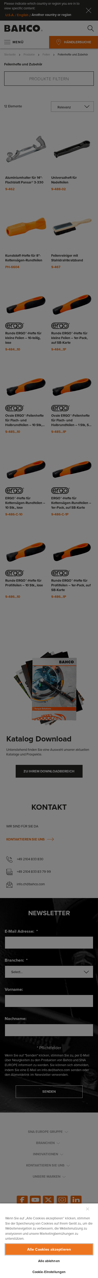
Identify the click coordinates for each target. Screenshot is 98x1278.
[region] (49, 1240)
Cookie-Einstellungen (49, 1271)
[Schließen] (87, 1209)
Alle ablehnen (49, 1260)
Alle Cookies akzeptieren (49, 1249)
